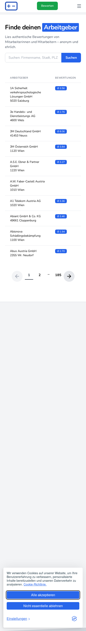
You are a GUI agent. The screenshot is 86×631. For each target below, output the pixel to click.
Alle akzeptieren (43, 594)
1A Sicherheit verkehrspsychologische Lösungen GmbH (25, 94)
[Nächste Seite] (69, 276)
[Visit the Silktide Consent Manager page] (74, 619)
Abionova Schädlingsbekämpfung (25, 236)
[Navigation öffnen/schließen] (79, 6)
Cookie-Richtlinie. (35, 584)
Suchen (71, 57)
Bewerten (47, 6)
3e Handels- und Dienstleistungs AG (22, 116)
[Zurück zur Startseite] (11, 6)
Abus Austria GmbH (23, 253)
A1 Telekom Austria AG (25, 203)
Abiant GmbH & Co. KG (25, 218)
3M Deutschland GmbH (25, 133)
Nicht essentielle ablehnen (43, 605)
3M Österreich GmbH (24, 149)
